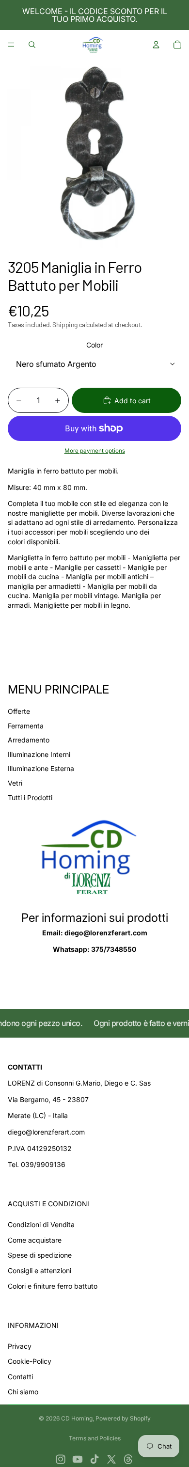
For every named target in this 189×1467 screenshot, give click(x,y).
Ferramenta (26, 726)
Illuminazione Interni (39, 754)
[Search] (32, 44)
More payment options (94, 450)
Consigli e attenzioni (39, 1270)
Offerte (19, 711)
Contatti (20, 1376)
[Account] (156, 44)
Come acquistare (35, 1240)
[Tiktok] (94, 1459)
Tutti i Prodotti (30, 797)
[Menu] (11, 44)
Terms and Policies (95, 1438)
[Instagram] (60, 1459)
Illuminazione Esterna (41, 768)
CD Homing (77, 1418)
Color (94, 345)
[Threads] (128, 1459)
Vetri (15, 783)
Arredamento (28, 740)
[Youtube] (77, 1459)
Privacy (20, 1346)
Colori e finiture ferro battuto (52, 1286)
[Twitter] (111, 1459)
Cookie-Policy (29, 1361)
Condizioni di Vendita (41, 1224)
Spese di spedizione (40, 1255)
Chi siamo (23, 1392)
